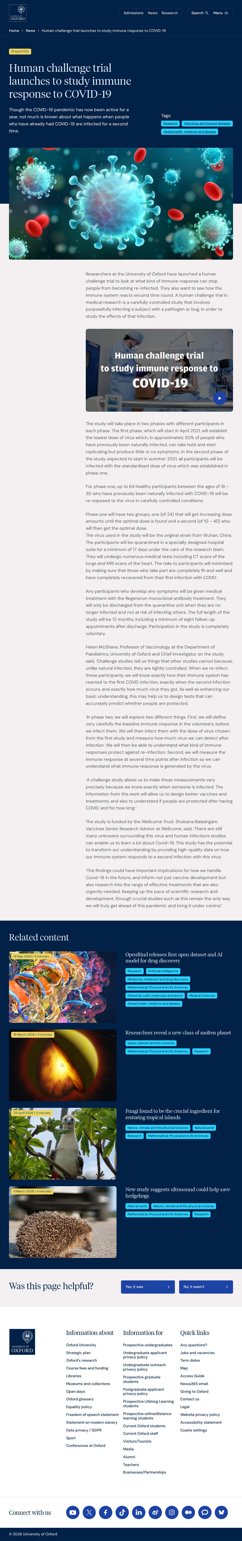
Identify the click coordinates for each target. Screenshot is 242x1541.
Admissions (133, 12)
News (152, 12)
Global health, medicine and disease (190, 132)
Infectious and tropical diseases (207, 123)
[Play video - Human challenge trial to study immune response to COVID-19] (159, 370)
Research (170, 12)
